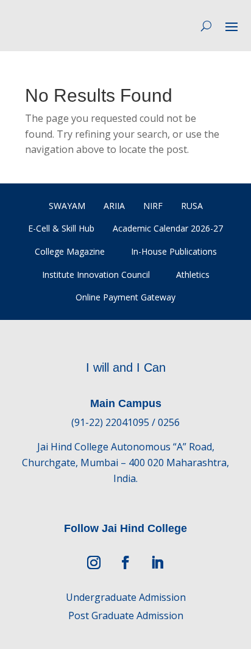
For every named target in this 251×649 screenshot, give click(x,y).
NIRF (153, 205)
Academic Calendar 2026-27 (168, 228)
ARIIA (114, 205)
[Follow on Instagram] (93, 562)
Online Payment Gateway (125, 297)
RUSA (192, 205)
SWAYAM (67, 205)
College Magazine (70, 251)
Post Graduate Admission (125, 615)
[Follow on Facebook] (125, 562)
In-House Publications (174, 251)
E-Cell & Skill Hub (61, 228)
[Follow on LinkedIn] (157, 562)
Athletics (193, 274)
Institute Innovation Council (96, 274)
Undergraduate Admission (126, 597)
